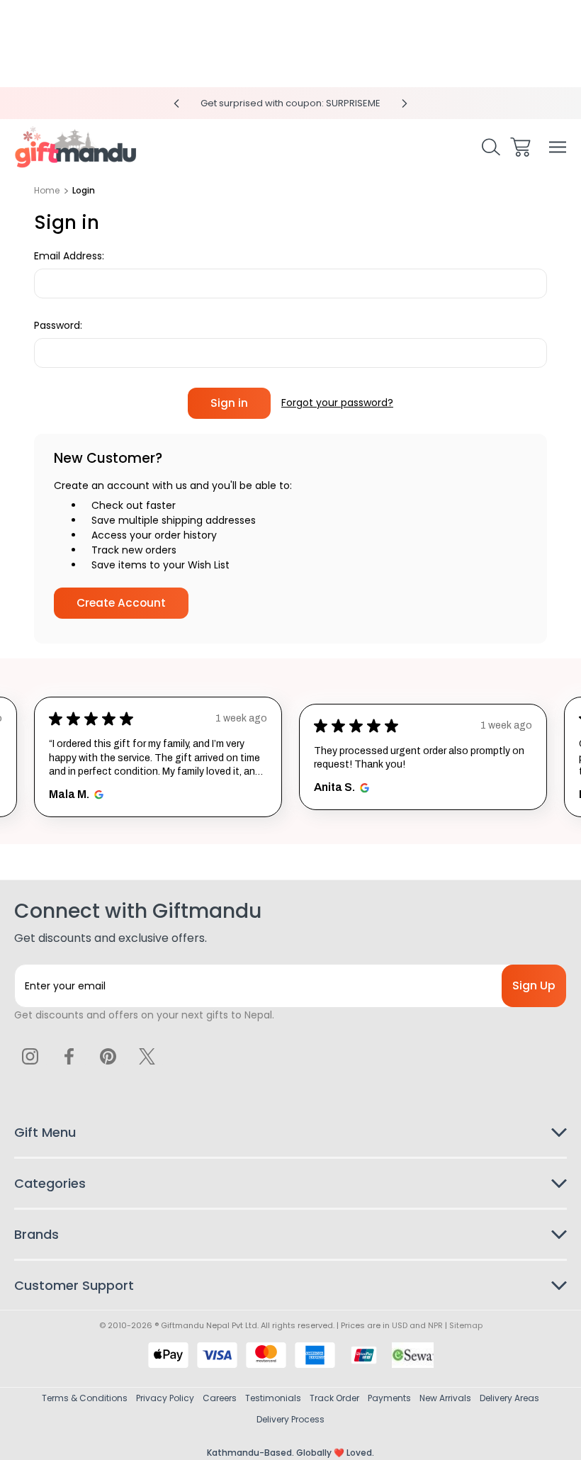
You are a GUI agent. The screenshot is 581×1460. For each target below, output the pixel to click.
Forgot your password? (337, 402)
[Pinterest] (107, 1056)
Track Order (334, 1398)
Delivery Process (290, 1419)
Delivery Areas (509, 1398)
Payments (389, 1398)
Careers (220, 1398)
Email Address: (69, 256)
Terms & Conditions (85, 1398)
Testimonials (273, 1398)
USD (399, 1325)
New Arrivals (445, 1398)
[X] (146, 1056)
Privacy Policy (165, 1398)
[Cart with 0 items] (520, 147)
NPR (435, 1325)
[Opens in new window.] (96, 794)
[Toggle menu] (557, 147)
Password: (58, 325)
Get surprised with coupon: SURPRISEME (290, 103)
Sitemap (466, 1325)
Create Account (121, 602)
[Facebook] (69, 1056)
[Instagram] (30, 1056)
